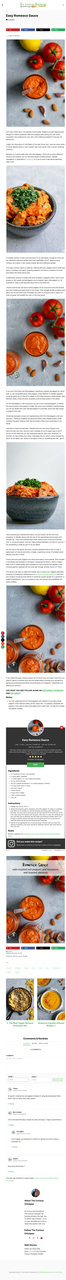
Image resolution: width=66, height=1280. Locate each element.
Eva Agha (10, 951)
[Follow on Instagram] (34, 1238)
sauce (47, 968)
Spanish (9, 972)
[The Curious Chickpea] (33, 5)
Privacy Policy (57, 1272)
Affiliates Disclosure (45, 1272)
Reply (11, 1104)
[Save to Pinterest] (2, 633)
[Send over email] (2, 647)
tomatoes (17, 972)
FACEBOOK (58, 690)
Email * (34, 1077)
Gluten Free (15, 956)
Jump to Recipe (14, 36)
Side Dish (25, 956)
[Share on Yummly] (2, 643)
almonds (9, 968)
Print (35, 765)
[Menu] (2, 5)
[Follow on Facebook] (38, 1238)
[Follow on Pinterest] (30, 1238)
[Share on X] (2, 640)
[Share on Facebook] (2, 636)
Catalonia (29, 159)
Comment (10, 1055)
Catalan (26, 968)
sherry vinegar (56, 968)
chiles (33, 968)
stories (31, 1251)
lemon (40, 968)
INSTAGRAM (47, 690)
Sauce (20, 956)
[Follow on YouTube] (41, 1238)
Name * (11, 1076)
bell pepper (17, 968)
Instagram (57, 845)
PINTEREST (15, 693)
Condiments (9, 956)
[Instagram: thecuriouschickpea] (12, 843)
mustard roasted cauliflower (46, 574)
